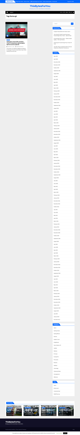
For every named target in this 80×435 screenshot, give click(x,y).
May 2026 (56, 56)
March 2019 (56, 290)
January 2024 (56, 128)
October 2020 (56, 235)
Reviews (55, 362)
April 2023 (56, 154)
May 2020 (56, 250)
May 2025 (56, 82)
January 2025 (56, 93)
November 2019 (57, 267)
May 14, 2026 (10, 412)
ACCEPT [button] (65, 433)
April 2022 (56, 189)
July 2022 (56, 180)
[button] (71, 12)
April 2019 (56, 287)
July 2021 (56, 209)
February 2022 (57, 195)
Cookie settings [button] (59, 433)
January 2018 (56, 316)
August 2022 (56, 177)
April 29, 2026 (28, 412)
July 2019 (56, 279)
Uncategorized (57, 374)
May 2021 (56, 215)
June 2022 (56, 183)
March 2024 (56, 122)
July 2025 (56, 76)
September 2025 (57, 70)
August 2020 (56, 241)
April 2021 (56, 218)
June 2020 (56, 247)
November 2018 (57, 302)
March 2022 (56, 192)
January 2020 (56, 261)
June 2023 (56, 148)
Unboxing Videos (57, 371)
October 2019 (56, 270)
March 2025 (56, 88)
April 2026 (56, 59)
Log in (55, 385)
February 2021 (57, 224)
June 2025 (56, 79)
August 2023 (56, 143)
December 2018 (57, 299)
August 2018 (56, 310)
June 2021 (56, 212)
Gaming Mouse (57, 333)
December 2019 (57, 264)
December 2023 (57, 131)
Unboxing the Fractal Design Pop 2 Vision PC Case (66, 410)
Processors (56, 359)
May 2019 (56, 284)
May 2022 (56, 186)
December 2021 (57, 200)
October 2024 (56, 102)
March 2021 (56, 221)
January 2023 (56, 163)
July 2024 (56, 111)
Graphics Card (57, 339)
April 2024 (56, 119)
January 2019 (56, 296)
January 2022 (56, 198)
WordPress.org (57, 394)
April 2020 (56, 253)
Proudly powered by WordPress (10, 429)
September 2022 (57, 174)
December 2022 (57, 166)
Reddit (11, 12)
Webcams (56, 377)
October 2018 (56, 305)
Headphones (56, 342)
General (55, 336)
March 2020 (56, 255)
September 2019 (57, 273)
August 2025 (56, 73)
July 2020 (56, 244)
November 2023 (57, 134)
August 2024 (56, 108)
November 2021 (57, 203)
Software (55, 365)
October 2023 (56, 137)
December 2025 (57, 62)
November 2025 (57, 64)
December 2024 (57, 96)
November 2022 (57, 169)
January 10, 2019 (11, 46)
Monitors (55, 351)
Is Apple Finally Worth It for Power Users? (62, 31)
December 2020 (57, 229)
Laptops (55, 348)
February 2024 (57, 125)
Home (74, 429)
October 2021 (56, 206)
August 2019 (56, 276)
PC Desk (55, 353)
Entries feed (56, 388)
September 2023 (57, 140)
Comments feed (57, 391)
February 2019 (57, 293)
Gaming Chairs (57, 330)
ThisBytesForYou (40, 6)
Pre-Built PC (56, 356)
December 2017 (57, 319)
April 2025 (56, 85)
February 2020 (57, 258)
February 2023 (57, 160)
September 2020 (57, 238)
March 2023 (56, 157)
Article (55, 327)
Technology (56, 368)
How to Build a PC (57, 345)
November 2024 (57, 99)
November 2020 (57, 232)
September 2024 (57, 105)
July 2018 (56, 313)
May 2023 (56, 151)
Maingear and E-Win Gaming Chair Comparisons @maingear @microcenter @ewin (16, 43)
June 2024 (56, 114)
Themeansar (24, 429)
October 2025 (56, 67)
